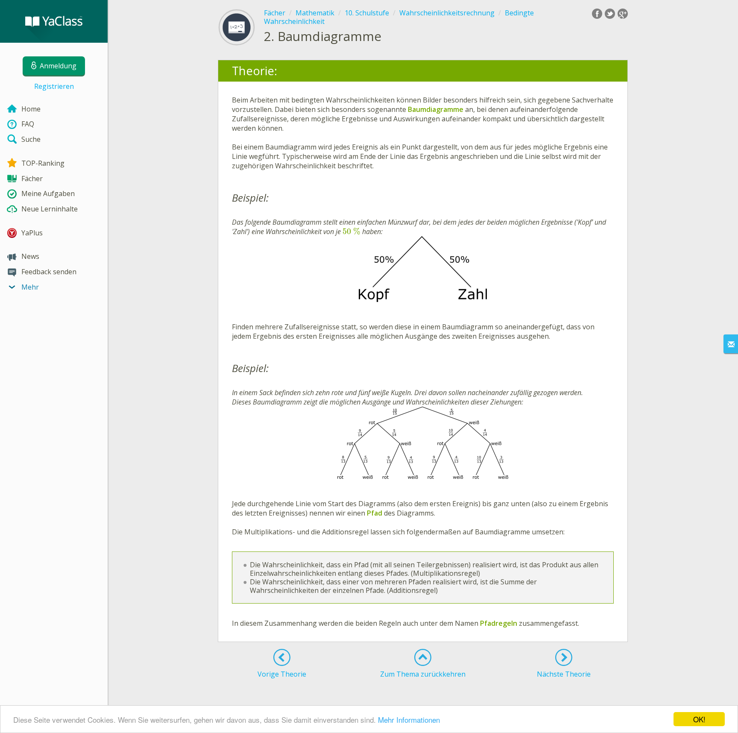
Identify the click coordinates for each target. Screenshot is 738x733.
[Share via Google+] (623, 14)
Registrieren (54, 86)
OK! (699, 719)
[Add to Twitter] (610, 14)
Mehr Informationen (409, 719)
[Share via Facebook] (597, 14)
